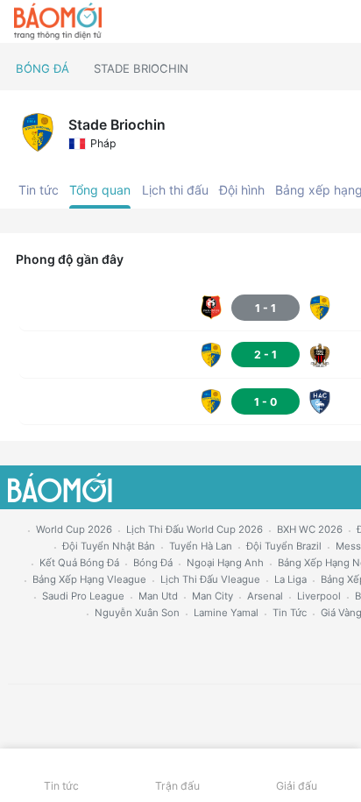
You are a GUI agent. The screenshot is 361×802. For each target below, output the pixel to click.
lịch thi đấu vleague (210, 579)
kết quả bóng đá (79, 563)
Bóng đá (42, 68)
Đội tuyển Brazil (284, 546)
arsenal (265, 596)
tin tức (290, 613)
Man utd (158, 596)
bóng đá (153, 563)
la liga (290, 579)
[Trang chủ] (58, 22)
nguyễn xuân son (137, 613)
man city (212, 596)
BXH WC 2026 (310, 529)
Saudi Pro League (83, 596)
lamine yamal (226, 613)
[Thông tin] (309, 22)
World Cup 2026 (74, 529)
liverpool (319, 596)
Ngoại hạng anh (225, 563)
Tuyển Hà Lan (200, 546)
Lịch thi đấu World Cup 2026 (194, 529)
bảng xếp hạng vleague (89, 579)
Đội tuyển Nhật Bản (108, 546)
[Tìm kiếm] (339, 22)
